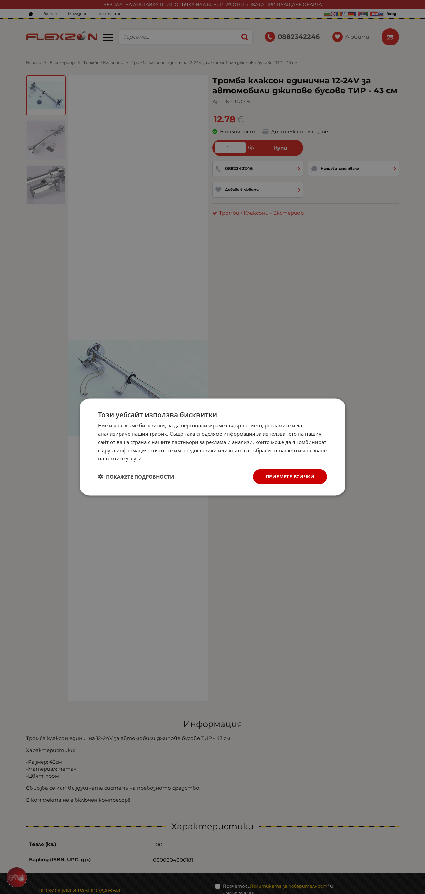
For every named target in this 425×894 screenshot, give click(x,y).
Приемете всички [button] (290, 476)
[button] (136, 476)
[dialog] (212, 447)
